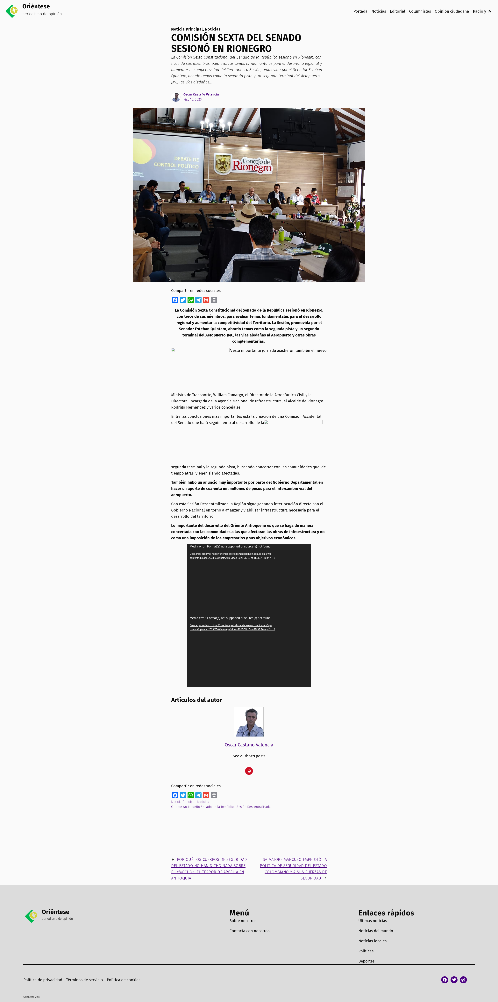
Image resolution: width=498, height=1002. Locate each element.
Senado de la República (218, 807)
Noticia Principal (187, 29)
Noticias (213, 29)
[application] (249, 580)
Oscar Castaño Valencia (201, 94)
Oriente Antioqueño (185, 807)
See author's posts (249, 756)
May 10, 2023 (192, 99)
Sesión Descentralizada (254, 807)
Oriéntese (36, 6)
